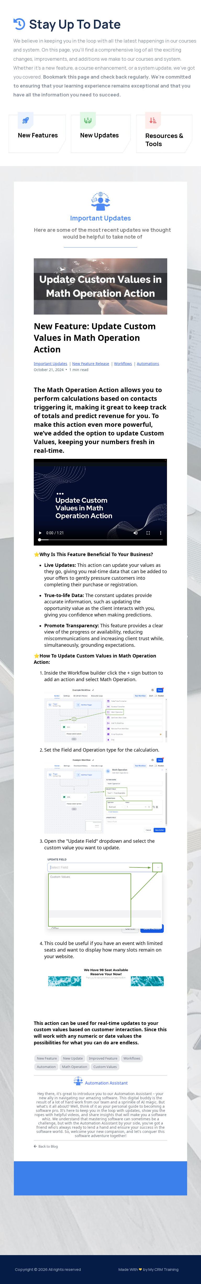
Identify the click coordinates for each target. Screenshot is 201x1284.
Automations (148, 363)
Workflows (123, 363)
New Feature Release (90, 363)
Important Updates (50, 363)
